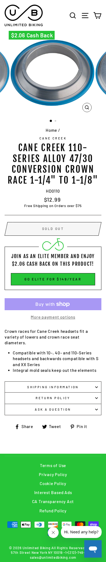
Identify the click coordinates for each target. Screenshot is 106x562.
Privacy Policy (53, 474)
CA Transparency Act (53, 501)
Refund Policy (53, 510)
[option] (53, 73)
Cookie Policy (53, 483)
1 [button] (51, 121)
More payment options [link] (53, 317)
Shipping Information (53, 387)
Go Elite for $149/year (52, 279)
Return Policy (53, 398)
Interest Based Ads (53, 492)
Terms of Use (53, 465)
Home (51, 130)
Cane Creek (53, 138)
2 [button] (56, 121)
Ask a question (53, 409)
